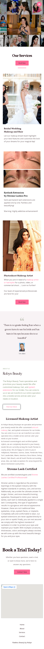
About (22, 628)
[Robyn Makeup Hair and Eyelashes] (5, 4)
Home (22, 624)
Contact (22, 636)
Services (22, 632)
